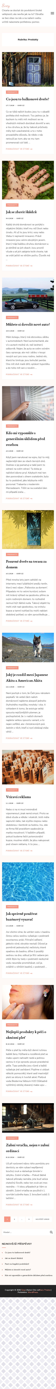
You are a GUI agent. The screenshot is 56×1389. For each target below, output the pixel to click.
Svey (6, 5)
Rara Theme (44, 1290)
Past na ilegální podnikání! (17, 1264)
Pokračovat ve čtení (17, 149)
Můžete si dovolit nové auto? (28, 324)
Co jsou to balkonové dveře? (27, 99)
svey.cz (21, 105)
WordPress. (33, 1292)
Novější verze (42, 1219)
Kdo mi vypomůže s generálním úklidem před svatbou (25, 439)
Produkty (12, 92)
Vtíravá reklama (18, 797)
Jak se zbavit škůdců (21, 212)
